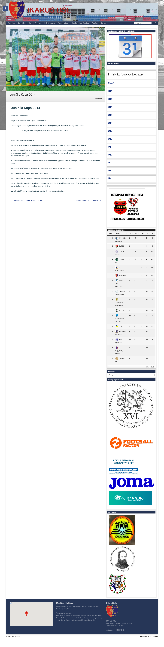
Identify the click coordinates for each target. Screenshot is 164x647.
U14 (110, 122)
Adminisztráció (63, 23)
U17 (110, 99)
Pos (110, 233)
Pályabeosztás (49, 23)
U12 (110, 138)
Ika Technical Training (80, 23)
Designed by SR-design (149, 636)
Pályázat (95, 23)
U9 (109, 162)
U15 (110, 115)
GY (136, 233)
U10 (110, 154)
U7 (109, 178)
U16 (110, 107)
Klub (117, 233)
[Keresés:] (142, 23)
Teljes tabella (150, 367)
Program (38, 23)
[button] (26, 613)
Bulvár (103, 23)
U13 (110, 130)
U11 (110, 146)
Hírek (30, 23)
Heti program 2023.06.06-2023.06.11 (26, 200)
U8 (109, 170)
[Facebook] (5, 8)
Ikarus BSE (49, 10)
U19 (110, 91)
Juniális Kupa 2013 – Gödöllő (88, 200)
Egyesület (21, 23)
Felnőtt (111, 83)
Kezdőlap (11, 23)
